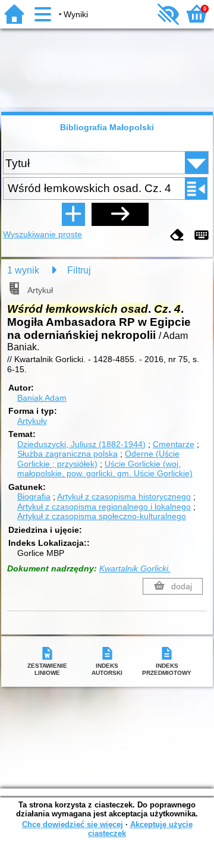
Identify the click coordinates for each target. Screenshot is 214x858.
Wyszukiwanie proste (42, 234)
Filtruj (79, 270)
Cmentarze (173, 444)
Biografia (34, 496)
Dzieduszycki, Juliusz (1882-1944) (81, 444)
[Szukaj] (120, 214)
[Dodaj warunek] (73, 214)
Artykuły (32, 421)
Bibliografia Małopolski (107, 127)
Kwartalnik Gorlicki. (135, 568)
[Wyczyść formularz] (177, 235)
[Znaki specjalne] (201, 235)
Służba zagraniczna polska (67, 453)
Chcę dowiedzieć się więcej (72, 824)
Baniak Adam (42, 398)
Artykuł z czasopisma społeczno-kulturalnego (101, 516)
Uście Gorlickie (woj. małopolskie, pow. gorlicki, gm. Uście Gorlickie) (105, 469)
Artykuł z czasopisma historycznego (124, 496)
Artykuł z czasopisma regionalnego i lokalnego (104, 506)
